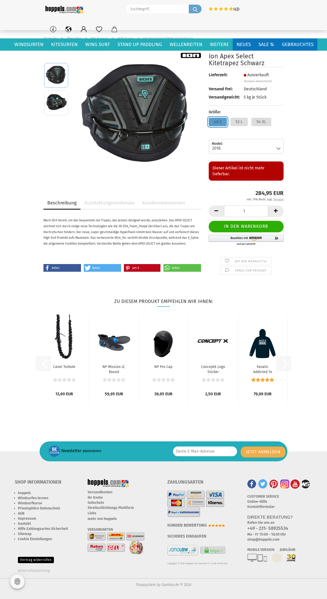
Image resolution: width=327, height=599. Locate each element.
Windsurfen (28, 44)
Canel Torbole (64, 367)
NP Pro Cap (163, 367)
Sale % (266, 44)
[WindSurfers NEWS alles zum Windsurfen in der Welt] (305, 484)
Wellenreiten (186, 44)
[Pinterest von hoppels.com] (273, 484)
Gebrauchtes (297, 44)
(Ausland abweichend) (258, 81)
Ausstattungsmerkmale (109, 203)
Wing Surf (97, 44)
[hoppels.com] (65, 9)
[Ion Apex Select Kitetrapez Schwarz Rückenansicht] (137, 116)
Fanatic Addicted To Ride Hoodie (263, 369)
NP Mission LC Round (113, 369)
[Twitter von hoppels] (262, 484)
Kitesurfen (64, 44)
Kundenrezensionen (163, 203)
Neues (244, 44)
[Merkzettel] (99, 29)
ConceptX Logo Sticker (213, 369)
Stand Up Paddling (140, 44)
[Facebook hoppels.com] (251, 484)
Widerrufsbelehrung (34, 571)
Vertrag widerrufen (36, 560)
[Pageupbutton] (313, 591)
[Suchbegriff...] (195, 9)
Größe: (215, 112)
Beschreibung (62, 203)
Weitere (219, 44)
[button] (83, 29)
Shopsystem (146, 585)
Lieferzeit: (218, 74)
